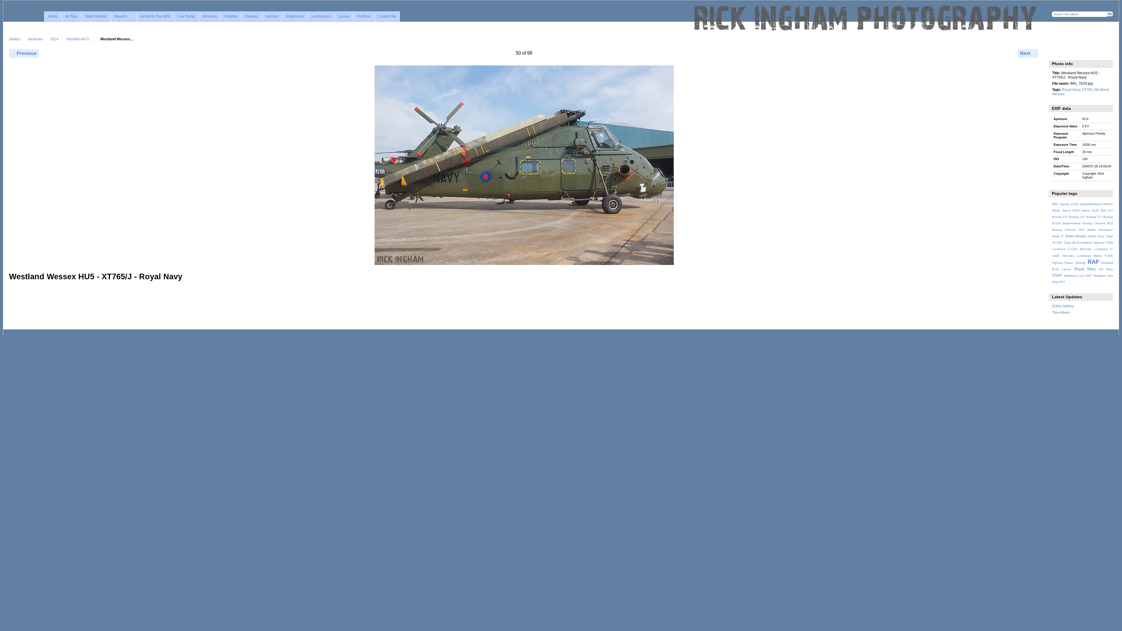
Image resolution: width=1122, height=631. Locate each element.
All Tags (71, 16)
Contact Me (387, 16)
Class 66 (1070, 242)
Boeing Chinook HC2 (1098, 223)
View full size (1055, 52)
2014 (54, 39)
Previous (27, 53)
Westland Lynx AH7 (1078, 275)
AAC (1055, 204)
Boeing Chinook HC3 (1068, 229)
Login (1109, 4)
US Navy (1106, 269)
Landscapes (321, 16)
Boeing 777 (1094, 217)
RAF (1093, 262)
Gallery (14, 39)
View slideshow (1068, 52)
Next (1025, 53)
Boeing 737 (1060, 217)
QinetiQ (1081, 262)
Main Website (96, 16)
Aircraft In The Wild (155, 16)
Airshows (209, 16)
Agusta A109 (1069, 204)
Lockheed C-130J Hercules (1072, 249)
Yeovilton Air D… (79, 39)
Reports (121, 16)
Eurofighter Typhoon (1091, 242)
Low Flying (186, 16)
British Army (1096, 236)
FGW (1109, 242)
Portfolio (363, 16)
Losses (344, 16)
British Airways (1076, 236)
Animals (272, 16)
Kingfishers (295, 16)
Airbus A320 (1090, 210)
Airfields (231, 16)
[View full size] (524, 165)
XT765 (1087, 89)
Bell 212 (1107, 210)
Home (53, 16)
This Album (1061, 312)
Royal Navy (1071, 89)
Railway (251, 16)
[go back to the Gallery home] (866, 18)
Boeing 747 (1077, 217)
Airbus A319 (1070, 210)
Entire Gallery (1063, 306)
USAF (1057, 275)
